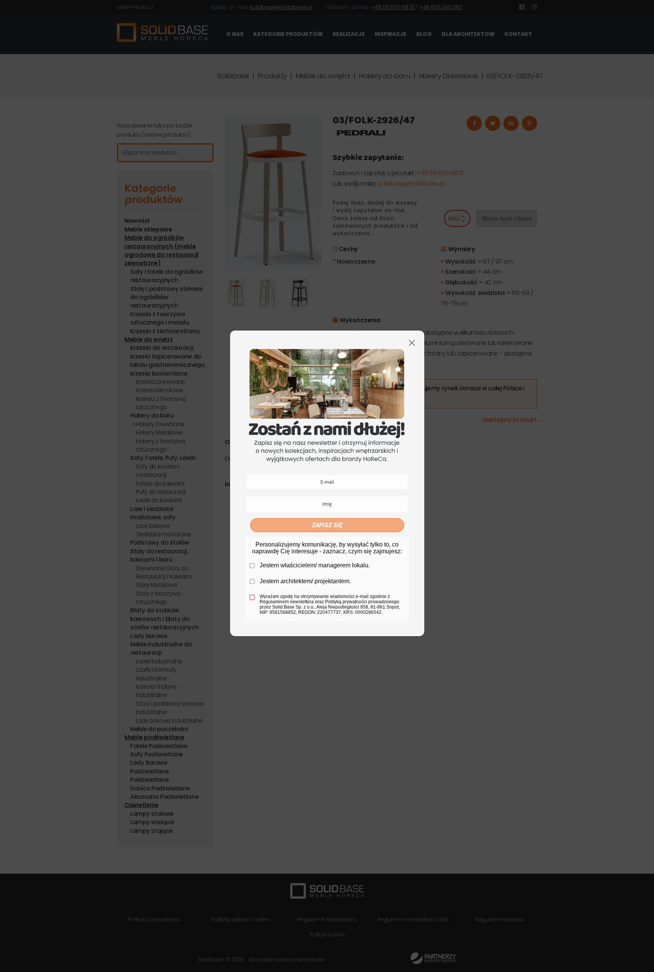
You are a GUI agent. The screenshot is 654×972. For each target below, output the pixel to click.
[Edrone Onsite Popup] (327, 486)
